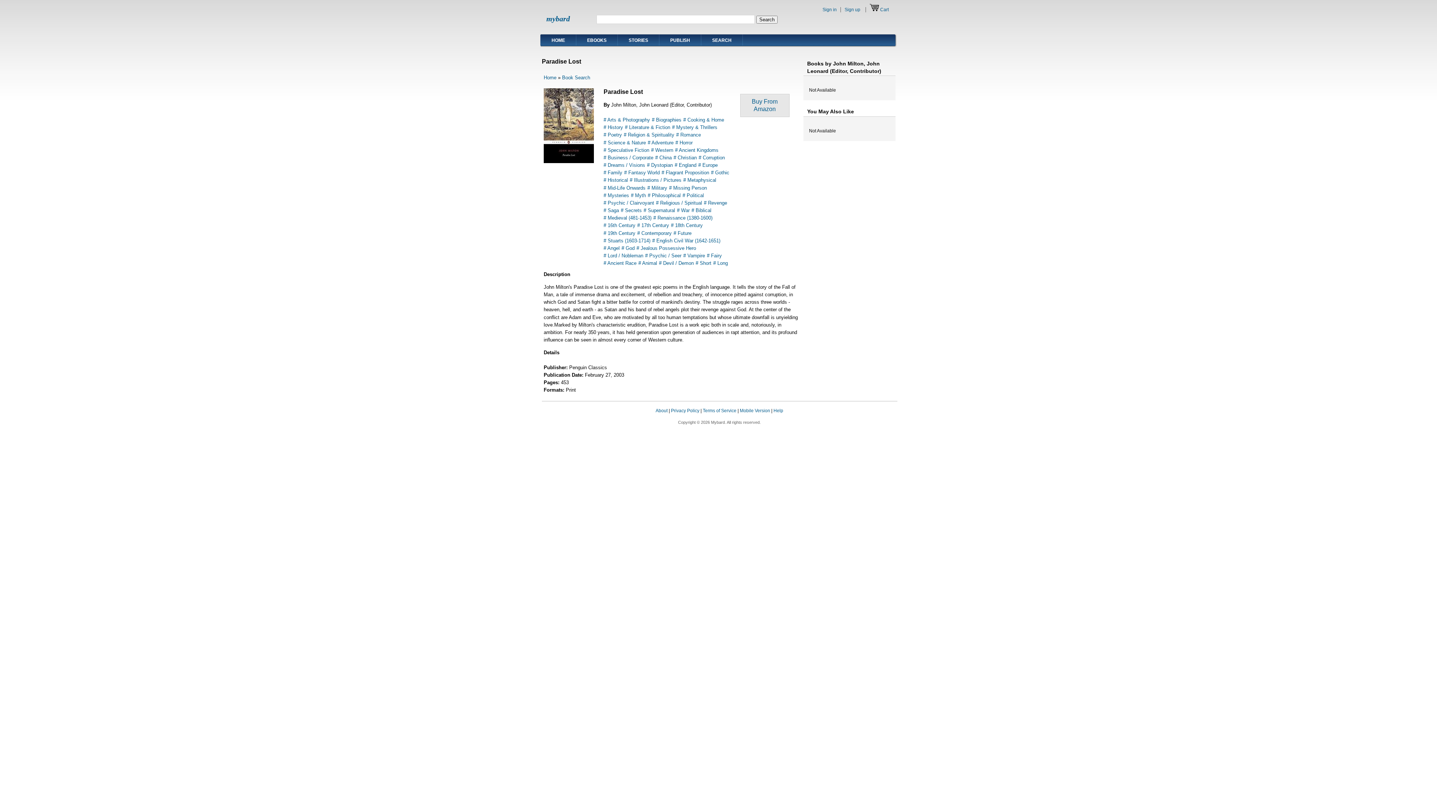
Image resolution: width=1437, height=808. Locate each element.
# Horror (684, 143)
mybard (558, 19)
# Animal (647, 263)
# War (683, 210)
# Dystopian (660, 165)
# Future (683, 233)
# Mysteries (616, 195)
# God (628, 248)
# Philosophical (664, 195)
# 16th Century (619, 225)
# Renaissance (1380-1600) (683, 218)
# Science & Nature (625, 143)
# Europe (708, 165)
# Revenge (715, 203)
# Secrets (631, 210)
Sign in (830, 9)
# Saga (611, 210)
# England (685, 165)
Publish (680, 40)
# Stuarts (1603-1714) (627, 241)
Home (558, 40)
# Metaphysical (699, 180)
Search (722, 40)
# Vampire (694, 255)
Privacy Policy (685, 410)
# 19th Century (619, 233)
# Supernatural (659, 210)
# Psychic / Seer (663, 255)
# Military (657, 188)
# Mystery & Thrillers (694, 127)
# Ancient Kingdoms (696, 150)
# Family (613, 172)
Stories (638, 40)
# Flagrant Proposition (685, 172)
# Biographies (666, 120)
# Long (720, 263)
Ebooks (597, 40)
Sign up (852, 9)
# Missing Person (688, 188)
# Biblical (701, 210)
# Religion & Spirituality (649, 135)
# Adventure (661, 143)
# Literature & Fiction (647, 127)
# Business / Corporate (628, 157)
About (662, 410)
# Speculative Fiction (626, 150)
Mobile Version (755, 410)
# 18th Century (687, 225)
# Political (693, 195)
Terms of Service (719, 410)
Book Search (576, 77)
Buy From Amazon (765, 105)
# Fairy (714, 255)
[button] (882, 418)
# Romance (688, 135)
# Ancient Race (620, 263)
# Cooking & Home (703, 120)
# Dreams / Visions (624, 165)
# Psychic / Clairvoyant (629, 203)
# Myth (638, 195)
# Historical (616, 180)
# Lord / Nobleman (623, 255)
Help (778, 410)
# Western (662, 150)
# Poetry (613, 135)
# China (663, 157)
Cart (884, 9)
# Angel (612, 248)
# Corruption (712, 157)
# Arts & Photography (627, 120)
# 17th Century (653, 225)
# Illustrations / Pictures (655, 180)
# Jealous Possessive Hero (666, 248)
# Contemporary (654, 233)
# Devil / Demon (676, 263)
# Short (703, 263)
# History (613, 127)
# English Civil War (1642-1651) (686, 241)
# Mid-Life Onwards (625, 188)
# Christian (685, 157)
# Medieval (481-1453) (628, 218)
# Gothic (720, 172)
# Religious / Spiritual (679, 203)
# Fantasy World (642, 172)
